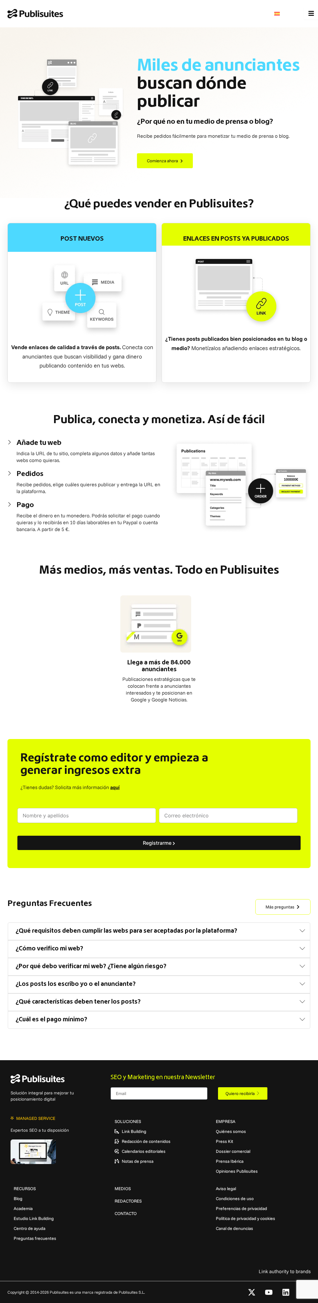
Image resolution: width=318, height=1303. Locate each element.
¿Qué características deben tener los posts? (78, 1002)
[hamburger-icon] (311, 14)
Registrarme (158, 843)
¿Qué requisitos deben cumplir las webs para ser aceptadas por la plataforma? (126, 931)
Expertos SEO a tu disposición (40, 1130)
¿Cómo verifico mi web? (49, 949)
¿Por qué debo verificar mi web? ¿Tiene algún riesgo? (91, 966)
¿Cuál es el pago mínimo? (51, 1020)
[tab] (159, 931)
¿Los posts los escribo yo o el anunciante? (76, 984)
